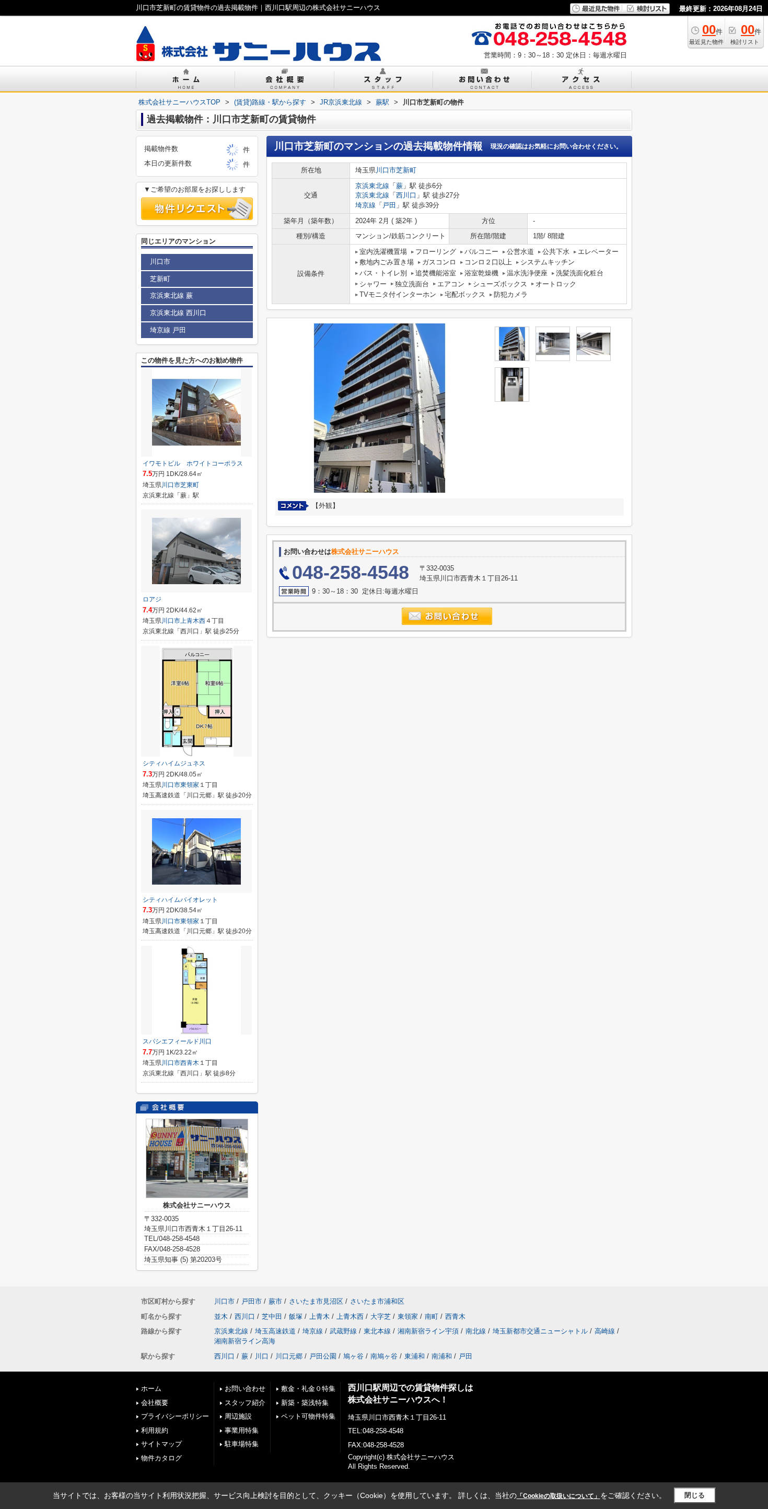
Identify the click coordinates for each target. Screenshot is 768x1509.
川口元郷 (288, 1356)
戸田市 (251, 1301)
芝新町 (406, 170)
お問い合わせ (245, 1388)
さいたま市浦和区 (377, 1301)
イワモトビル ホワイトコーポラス (193, 463)
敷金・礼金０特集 (308, 1388)
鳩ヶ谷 (353, 1356)
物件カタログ (161, 1458)
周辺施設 (238, 1416)
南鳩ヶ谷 (384, 1356)
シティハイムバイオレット (180, 899)
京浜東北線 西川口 (178, 313)
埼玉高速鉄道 (275, 1331)
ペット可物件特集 (308, 1416)
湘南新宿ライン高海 (244, 1341)
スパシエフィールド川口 (177, 1041)
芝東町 (189, 485)
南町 (431, 1316)
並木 (221, 1316)
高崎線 (605, 1331)
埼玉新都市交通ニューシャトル (540, 1331)
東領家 (189, 784)
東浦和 (414, 1356)
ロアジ (152, 599)
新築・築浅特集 (305, 1403)
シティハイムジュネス (174, 763)
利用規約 (154, 1430)
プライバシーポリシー (175, 1416)
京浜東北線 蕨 (171, 295)
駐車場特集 (242, 1444)
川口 (262, 1356)
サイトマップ (161, 1444)
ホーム (151, 1388)
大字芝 (380, 1316)
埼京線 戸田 (168, 330)
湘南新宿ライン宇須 (428, 1331)
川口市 (386, 170)
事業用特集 (242, 1430)
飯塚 (295, 1316)
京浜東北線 (372, 186)
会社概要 (154, 1403)
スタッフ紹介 (245, 1403)
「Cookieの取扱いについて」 (558, 1496)
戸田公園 (322, 1356)
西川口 (406, 195)
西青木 (189, 1062)
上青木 (319, 1316)
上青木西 (192, 620)
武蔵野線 (343, 1331)
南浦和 (442, 1356)
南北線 (476, 1331)
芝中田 (272, 1316)
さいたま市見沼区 (316, 1301)
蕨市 (275, 1301)
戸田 (389, 205)
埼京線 (365, 205)
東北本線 (377, 1331)
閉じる (694, 1495)
